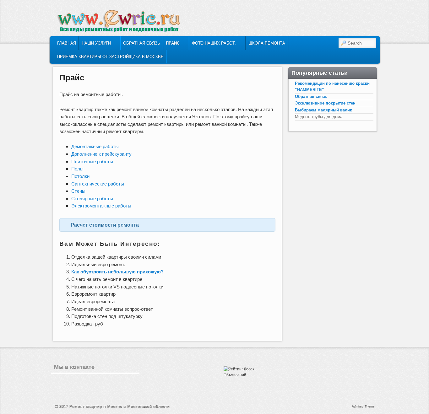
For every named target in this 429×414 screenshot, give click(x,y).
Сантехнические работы (97, 183)
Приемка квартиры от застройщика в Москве (110, 56)
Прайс (171, 45)
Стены (78, 191)
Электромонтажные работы (101, 205)
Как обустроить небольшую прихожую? (117, 271)
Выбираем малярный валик (323, 110)
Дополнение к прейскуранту (101, 154)
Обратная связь (141, 43)
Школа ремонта (266, 43)
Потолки (80, 176)
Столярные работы (92, 198)
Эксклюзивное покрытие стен (325, 103)
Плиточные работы (92, 161)
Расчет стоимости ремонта (105, 225)
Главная (66, 43)
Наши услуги (95, 45)
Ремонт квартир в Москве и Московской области (119, 407)
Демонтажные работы (95, 146)
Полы (77, 168)
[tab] (167, 225)
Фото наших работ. (212, 45)
